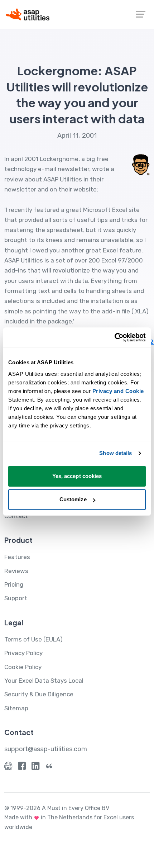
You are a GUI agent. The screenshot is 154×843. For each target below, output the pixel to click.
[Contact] (8, 767)
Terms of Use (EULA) (33, 639)
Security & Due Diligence (38, 694)
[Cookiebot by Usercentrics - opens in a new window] (114, 337)
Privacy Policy (23, 653)
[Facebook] (22, 767)
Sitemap (16, 708)
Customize (73, 499)
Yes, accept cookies (77, 476)
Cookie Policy (23, 667)
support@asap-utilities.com (45, 749)
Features (17, 556)
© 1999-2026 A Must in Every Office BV (56, 808)
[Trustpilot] (49, 767)
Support (15, 598)
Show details (115, 453)
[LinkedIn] (35, 767)
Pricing (13, 584)
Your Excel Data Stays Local (43, 680)
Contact (16, 516)
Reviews (16, 570)
